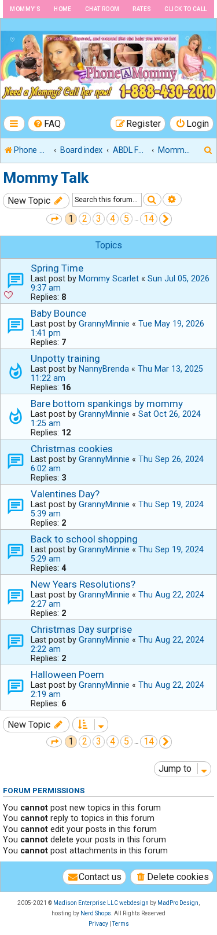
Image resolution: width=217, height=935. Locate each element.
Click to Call (185, 9)
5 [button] (126, 218)
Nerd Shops (95, 913)
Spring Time (57, 268)
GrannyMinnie (104, 323)
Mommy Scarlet (109, 278)
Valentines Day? (65, 494)
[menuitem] (47, 123)
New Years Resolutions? (83, 584)
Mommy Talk (46, 177)
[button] (54, 219)
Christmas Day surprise (81, 629)
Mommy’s (25, 9)
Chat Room (102, 9)
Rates (142, 9)
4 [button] (112, 218)
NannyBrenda (104, 368)
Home (63, 9)
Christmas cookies (72, 448)
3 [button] (98, 218)
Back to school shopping (84, 539)
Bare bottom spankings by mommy (107, 403)
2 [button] (84, 218)
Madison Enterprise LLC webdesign (101, 903)
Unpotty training (65, 358)
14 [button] (149, 218)
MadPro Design (177, 903)
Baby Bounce (58, 313)
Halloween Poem (67, 674)
